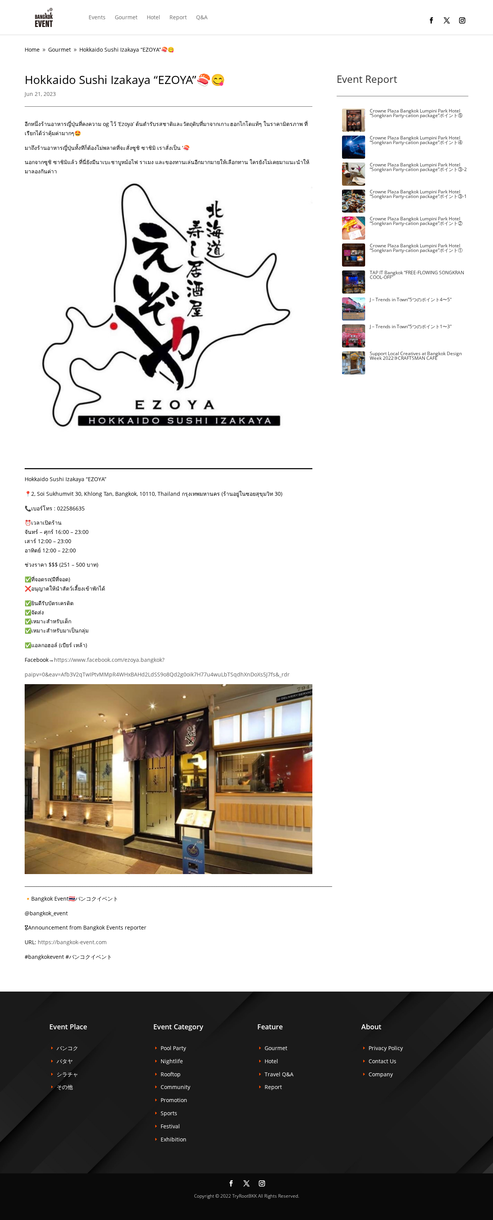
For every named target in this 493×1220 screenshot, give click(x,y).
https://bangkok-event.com (71, 942)
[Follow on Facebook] (431, 20)
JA (219, 17)
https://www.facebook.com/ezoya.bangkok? (109, 659)
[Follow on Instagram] (462, 20)
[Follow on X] (447, 20)
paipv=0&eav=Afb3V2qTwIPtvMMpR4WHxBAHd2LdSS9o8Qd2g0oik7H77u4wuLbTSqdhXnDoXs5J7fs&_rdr (157, 674)
